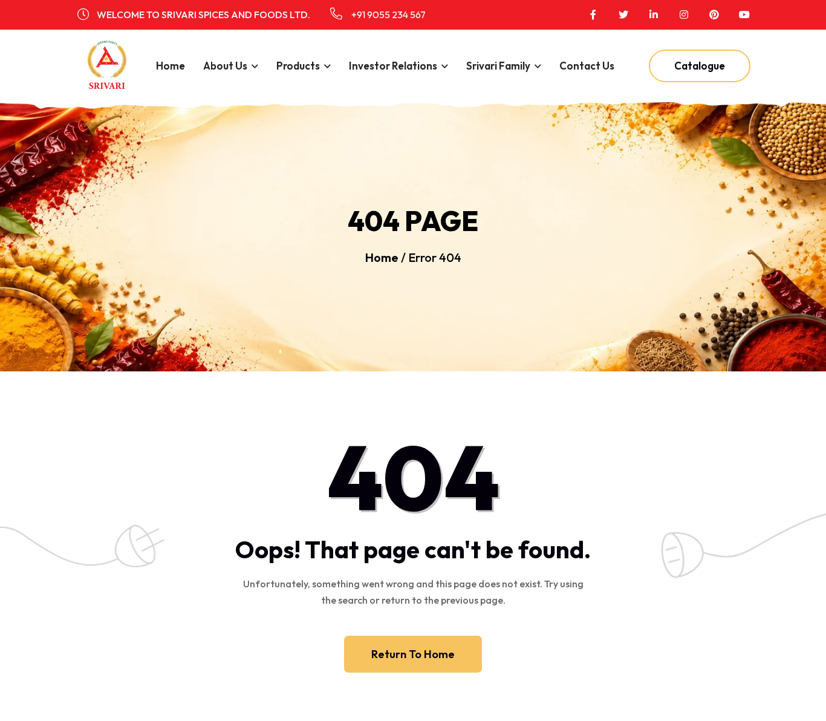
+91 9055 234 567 (388, 14)
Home (170, 65)
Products (298, 65)
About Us (225, 65)
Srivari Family (498, 65)
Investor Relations (393, 65)
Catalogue (699, 65)
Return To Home (413, 654)
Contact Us (586, 65)
